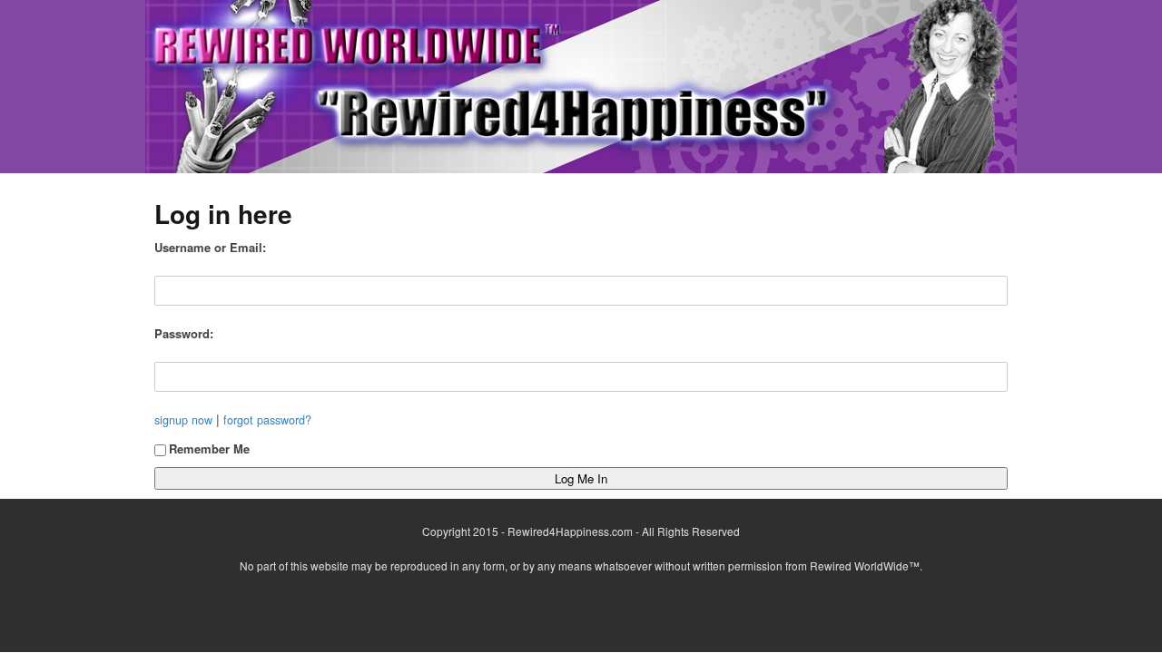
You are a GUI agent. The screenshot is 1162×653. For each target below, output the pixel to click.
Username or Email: (210, 247)
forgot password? (267, 420)
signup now (183, 420)
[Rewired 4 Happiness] (581, 86)
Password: (183, 333)
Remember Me (209, 448)
